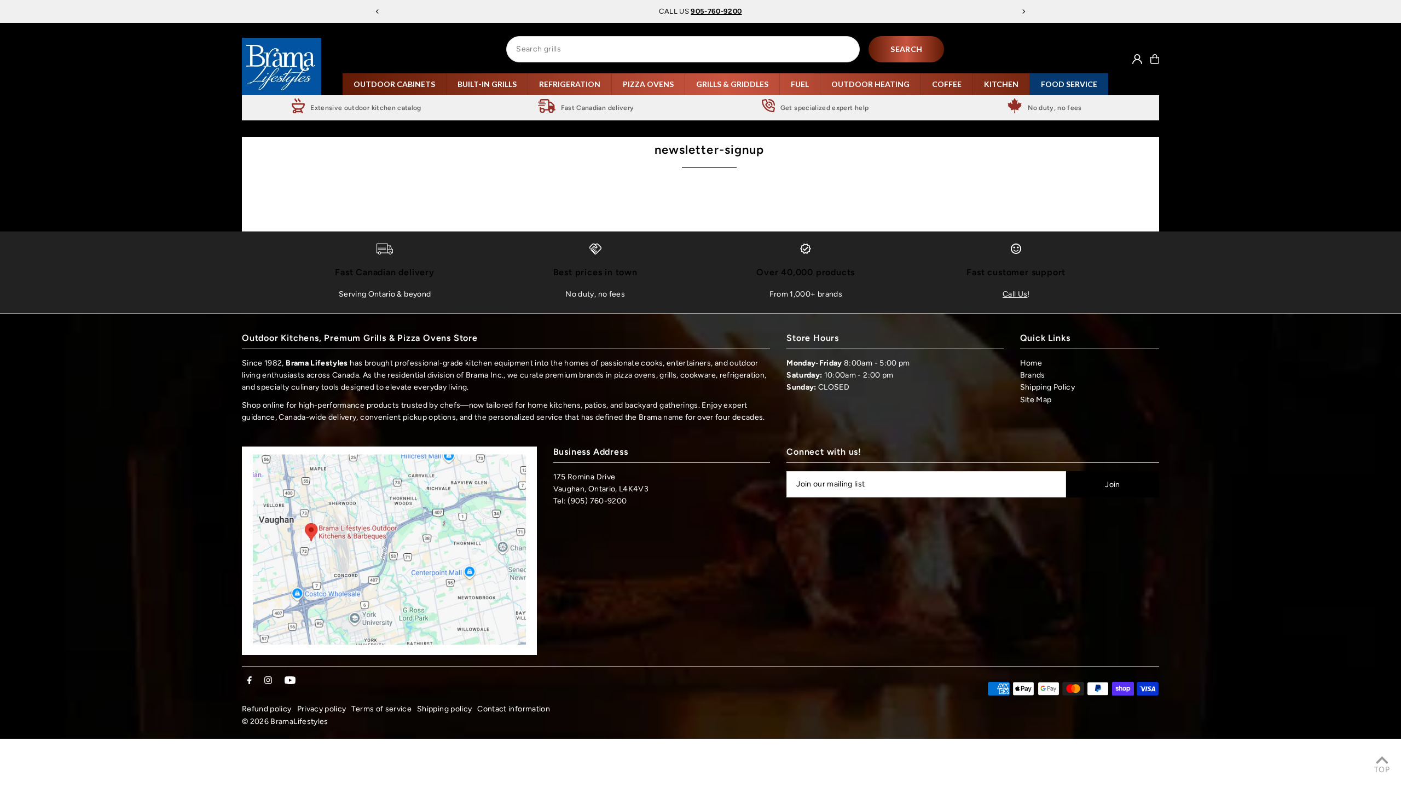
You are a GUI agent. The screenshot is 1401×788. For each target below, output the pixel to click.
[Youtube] (290, 681)
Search (906, 49)
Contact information (513, 709)
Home (1031, 363)
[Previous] (377, 11)
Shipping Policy (1047, 387)
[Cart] (1154, 59)
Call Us (1015, 294)
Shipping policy (444, 709)
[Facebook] (249, 681)
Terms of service (381, 709)
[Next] (1023, 11)
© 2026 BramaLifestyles (285, 721)
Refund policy (267, 709)
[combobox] (683, 49)
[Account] (1137, 59)
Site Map (1036, 399)
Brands (1032, 375)
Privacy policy (321, 709)
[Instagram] (268, 681)
